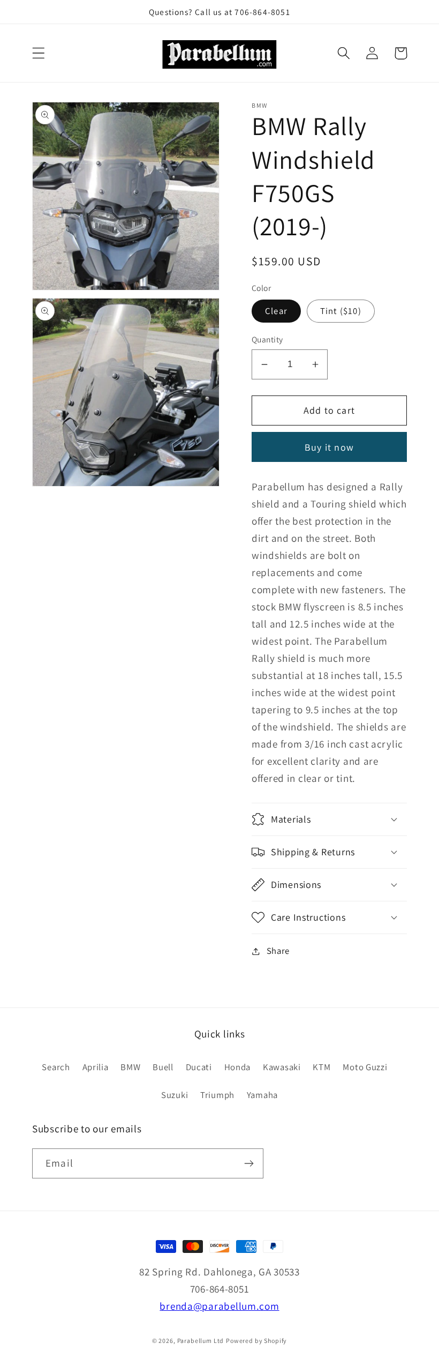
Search (56, 1067)
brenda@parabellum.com (219, 1306)
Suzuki (174, 1095)
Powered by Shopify (256, 1341)
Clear (276, 311)
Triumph (217, 1095)
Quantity (267, 339)
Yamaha (262, 1095)
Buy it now (329, 447)
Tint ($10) (340, 311)
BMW (130, 1067)
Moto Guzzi (365, 1067)
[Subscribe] (248, 1163)
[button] (39, 53)
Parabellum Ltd (200, 1341)
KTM (321, 1067)
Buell (163, 1067)
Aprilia (95, 1067)
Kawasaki (282, 1067)
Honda (237, 1067)
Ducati (199, 1067)
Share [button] (278, 951)
